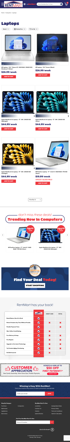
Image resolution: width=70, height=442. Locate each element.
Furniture (3, 406)
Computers (8, 13)
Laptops (14, 13)
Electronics (4, 413)
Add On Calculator (56, 413)
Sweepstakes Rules (56, 406)
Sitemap (31, 437)
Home (2, 13)
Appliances (4, 411)
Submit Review (39, 413)
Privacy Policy (55, 408)
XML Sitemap (37, 437)
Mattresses (4, 408)
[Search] (61, 4)
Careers (37, 411)
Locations (37, 406)
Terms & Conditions (56, 411)
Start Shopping (35, 285)
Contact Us (38, 408)
